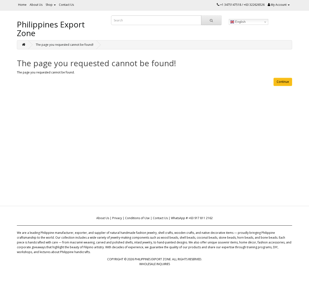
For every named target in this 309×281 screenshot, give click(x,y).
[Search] (211, 20)
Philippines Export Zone (51, 29)
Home (22, 5)
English (240, 22)
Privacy (117, 218)
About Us (36, 5)
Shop (49, 5)
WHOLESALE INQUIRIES (154, 264)
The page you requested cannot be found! (64, 45)
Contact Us (66, 5)
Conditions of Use (137, 218)
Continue (283, 82)
